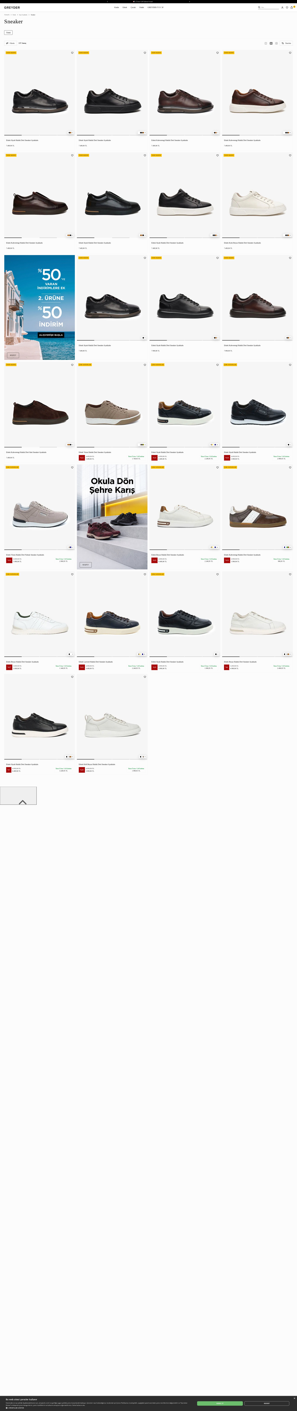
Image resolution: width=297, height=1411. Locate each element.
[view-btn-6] (276, 43)
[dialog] (148, 1403)
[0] (292, 7)
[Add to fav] (72, 52)
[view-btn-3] (266, 43)
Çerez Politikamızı (123, 1403)
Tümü (8, 33)
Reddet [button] (267, 1403)
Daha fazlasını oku (78, 1405)
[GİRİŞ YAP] (282, 7)
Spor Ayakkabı (23, 15)
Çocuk (133, 7)
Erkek (125, 7)
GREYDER (155, 7)
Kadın (116, 7)
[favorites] (287, 7)
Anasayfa (6, 15)
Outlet (141, 7)
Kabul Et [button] (219, 1403)
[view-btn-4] (271, 43)
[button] (98, 1407)
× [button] (294, 1398)
